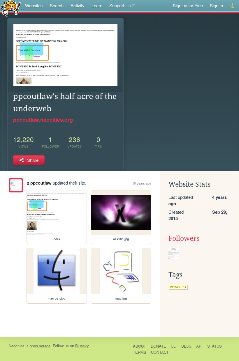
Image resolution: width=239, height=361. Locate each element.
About (139, 346)
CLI (174, 346)
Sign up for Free (188, 5)
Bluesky (82, 345)
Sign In (216, 5)
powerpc (178, 287)
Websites (34, 5)
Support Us (120, 5)
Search (57, 5)
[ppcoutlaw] (16, 185)
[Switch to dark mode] (232, 5)
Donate (158, 346)
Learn (97, 5)
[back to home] (10, 8)
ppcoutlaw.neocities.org (43, 119)
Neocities (16, 345)
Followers (183, 238)
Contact (160, 352)
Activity (78, 5)
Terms (139, 352)
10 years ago (141, 183)
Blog (186, 346)
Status (214, 346)
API (199, 346)
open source (40, 345)
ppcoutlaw (41, 183)
